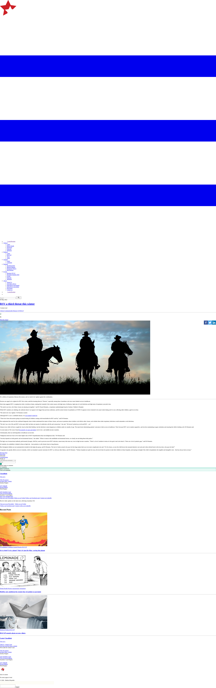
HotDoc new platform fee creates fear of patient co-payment (20, 592)
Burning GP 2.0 (11, 273)
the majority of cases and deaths (27, 430)
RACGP (9, 255)
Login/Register (11, 241)
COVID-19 (20, 311)
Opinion (5, 259)
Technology (22, 588)
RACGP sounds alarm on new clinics (12, 633)
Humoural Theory (11, 268)
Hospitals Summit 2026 (13, 274)
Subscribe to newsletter (13, 287)
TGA (8, 256)
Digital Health (4, 588)
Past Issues (9, 288)
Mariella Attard (4, 319)
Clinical (5, 243)
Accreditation (4, 547)
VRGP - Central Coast (6, 644)
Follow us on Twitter (19, 498)
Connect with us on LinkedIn (23, 506)
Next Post (2, 454)
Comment (9, 262)
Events (5, 271)
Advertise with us (11, 284)
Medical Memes (11, 267)
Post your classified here (6, 496)
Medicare (2, 630)
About (5, 281)
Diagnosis (9, 247)
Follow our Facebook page (32, 498)
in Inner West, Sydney (6, 481)
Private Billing (4, 487)
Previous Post (3, 452)
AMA (8, 258)
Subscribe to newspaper (13, 285)
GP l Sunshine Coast (5, 492)
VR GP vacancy (4, 480)
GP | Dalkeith (3, 486)
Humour (5, 264)
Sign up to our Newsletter (7, 498)
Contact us (9, 290)
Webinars (9, 250)
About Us (9, 282)
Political (5, 252)
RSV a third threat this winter (17, 303)
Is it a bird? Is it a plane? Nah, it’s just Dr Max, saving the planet (22, 550)
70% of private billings (6, 493)
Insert (17, 687)
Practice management (13, 588)
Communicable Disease (10, 311)
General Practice (17, 547)
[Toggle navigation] (2, 22)
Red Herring (10, 270)
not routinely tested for (31, 415)
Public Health (10, 246)
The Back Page (11, 265)
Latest (8, 244)
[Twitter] (210, 323)
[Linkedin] (214, 323)
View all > (3, 477)
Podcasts (9, 249)
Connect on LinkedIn (46, 498)
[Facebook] (206, 323)
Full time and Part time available (8, 646)
